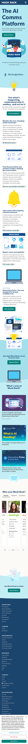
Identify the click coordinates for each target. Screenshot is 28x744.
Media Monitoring (7, 611)
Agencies (14, 495)
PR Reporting (5, 617)
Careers (4, 681)
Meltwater (5, 630)
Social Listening (6, 613)
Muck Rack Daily (6, 663)
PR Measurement (6, 713)
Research (4, 661)
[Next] (23, 550)
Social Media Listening (8, 703)
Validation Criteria (7, 644)
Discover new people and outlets (14, 186)
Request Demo (8, 35)
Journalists (22, 495)
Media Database (6, 609)
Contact (4, 687)
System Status (5, 685)
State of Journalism (7, 646)
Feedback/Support (8, 683)
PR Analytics (5, 711)
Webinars (4, 657)
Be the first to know (9, 142)
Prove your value (8, 264)
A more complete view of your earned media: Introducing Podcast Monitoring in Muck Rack (13, 414)
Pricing (4, 621)
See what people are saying (14, 555)
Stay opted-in (14, 741)
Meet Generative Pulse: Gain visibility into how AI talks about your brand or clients (12, 469)
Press (3, 679)
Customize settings (14, 732)
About (3, 677)
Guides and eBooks (7, 659)
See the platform (14, 113)
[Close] (26, 717)
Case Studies (5, 655)
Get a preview (9, 309)
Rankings (4, 665)
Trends (3, 639)
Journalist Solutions (7, 637)
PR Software (5, 606)
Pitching (4, 615)
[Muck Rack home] (9, 2)
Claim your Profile (7, 648)
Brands (6, 495)
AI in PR (4, 694)
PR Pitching (5, 701)
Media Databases (6, 709)
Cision (3, 628)
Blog (3, 668)
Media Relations (6, 698)
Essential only (14, 737)
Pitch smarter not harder (11, 230)
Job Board (4, 642)
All (2, 670)
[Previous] (5, 550)
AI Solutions (5, 619)
